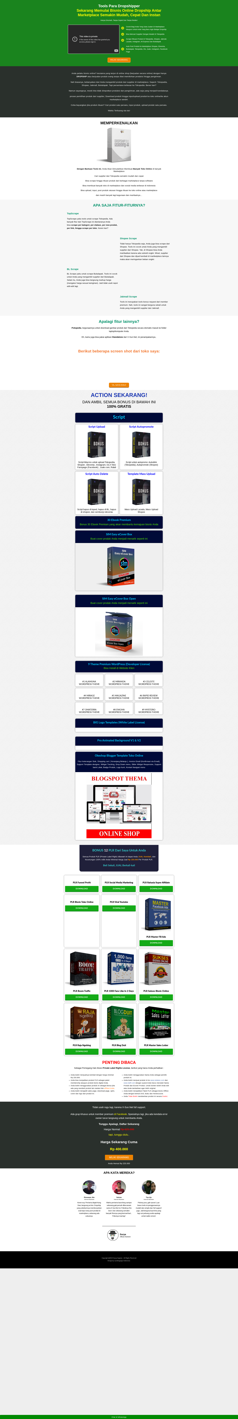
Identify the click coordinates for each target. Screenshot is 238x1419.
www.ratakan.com (157, 1080)
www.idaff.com (129, 1083)
